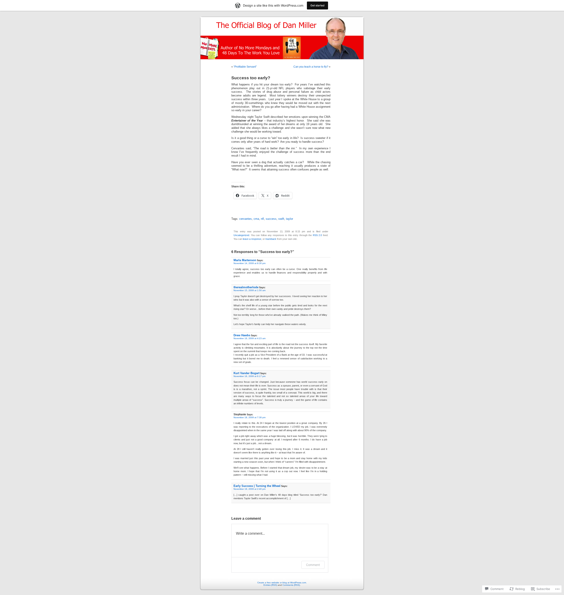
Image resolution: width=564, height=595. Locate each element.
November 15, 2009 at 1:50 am (249, 290)
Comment (313, 565)
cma (256, 218)
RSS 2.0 (317, 235)
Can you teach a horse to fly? (310, 66)
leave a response (252, 239)
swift (281, 218)
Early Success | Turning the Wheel (257, 486)
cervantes (245, 218)
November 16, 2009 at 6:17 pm (249, 376)
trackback (270, 239)
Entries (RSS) (270, 585)
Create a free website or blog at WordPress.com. (282, 582)
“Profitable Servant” (245, 66)
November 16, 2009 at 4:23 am (249, 338)
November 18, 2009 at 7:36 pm (249, 417)
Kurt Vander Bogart (247, 373)
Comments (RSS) (291, 585)
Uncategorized (241, 235)
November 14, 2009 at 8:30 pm (249, 263)
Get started (317, 5)
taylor (289, 218)
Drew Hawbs (242, 335)
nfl (262, 218)
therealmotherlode (246, 287)
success (271, 218)
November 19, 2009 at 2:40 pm (249, 489)
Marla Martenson (245, 260)
